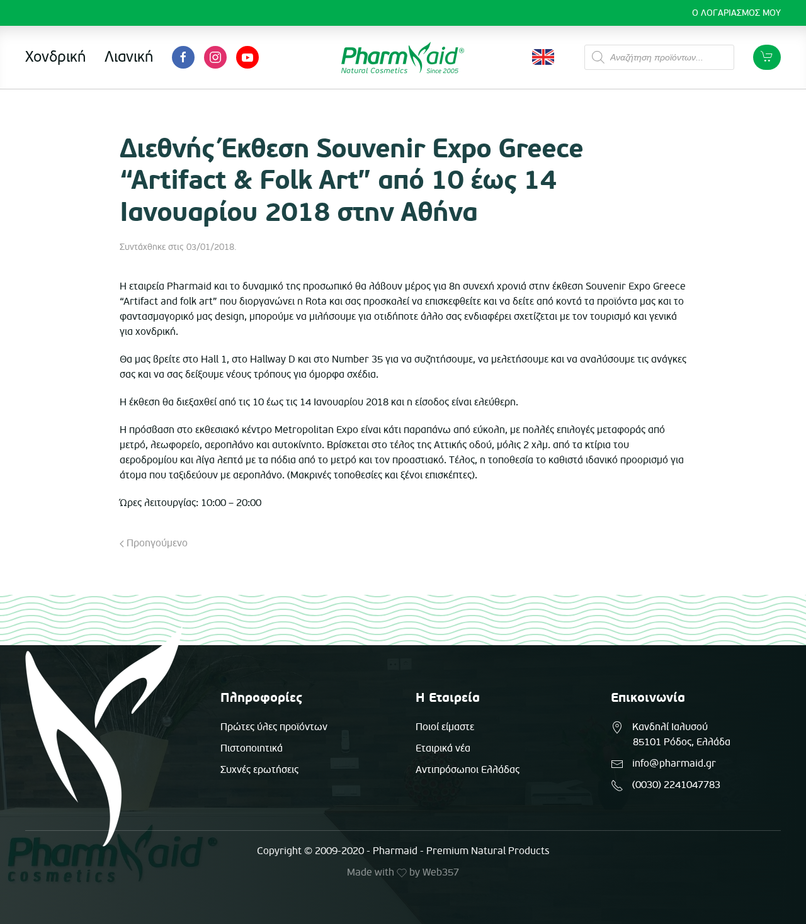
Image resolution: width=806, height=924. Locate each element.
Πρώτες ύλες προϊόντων (273, 727)
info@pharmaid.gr (674, 763)
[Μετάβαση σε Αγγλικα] (543, 57)
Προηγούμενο (156, 543)
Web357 (441, 872)
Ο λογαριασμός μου (736, 13)
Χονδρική (55, 57)
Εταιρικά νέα (443, 748)
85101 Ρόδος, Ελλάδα (681, 742)
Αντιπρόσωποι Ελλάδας (467, 769)
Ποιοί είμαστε (445, 727)
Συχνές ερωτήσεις (259, 769)
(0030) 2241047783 (676, 785)
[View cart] (767, 57)
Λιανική (129, 57)
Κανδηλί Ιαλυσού (670, 727)
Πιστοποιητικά (251, 748)
